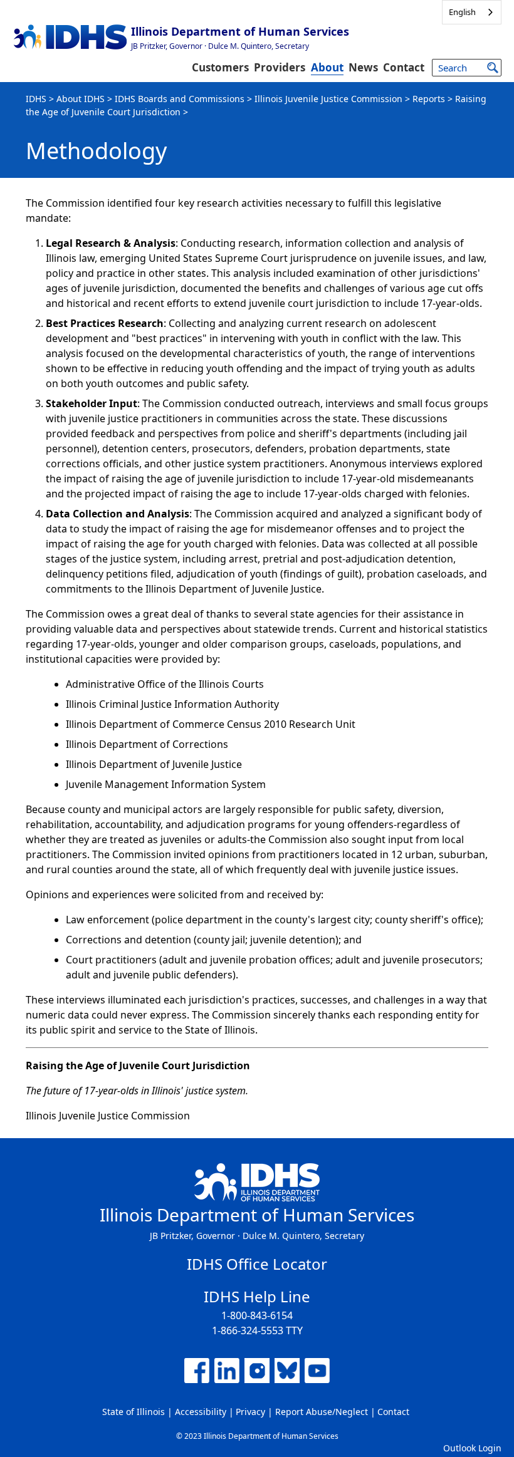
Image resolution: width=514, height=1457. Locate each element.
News (363, 67)
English (462, 12)
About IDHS (80, 99)
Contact (403, 67)
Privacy (250, 1412)
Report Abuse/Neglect (321, 1412)
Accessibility (200, 1412)
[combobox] (471, 12)
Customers (220, 67)
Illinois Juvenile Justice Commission (328, 99)
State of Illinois (133, 1412)
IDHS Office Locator (257, 1263)
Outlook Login (472, 1448)
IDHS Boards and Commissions (179, 99)
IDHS (36, 99)
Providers (279, 67)
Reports (428, 99)
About (327, 67)
